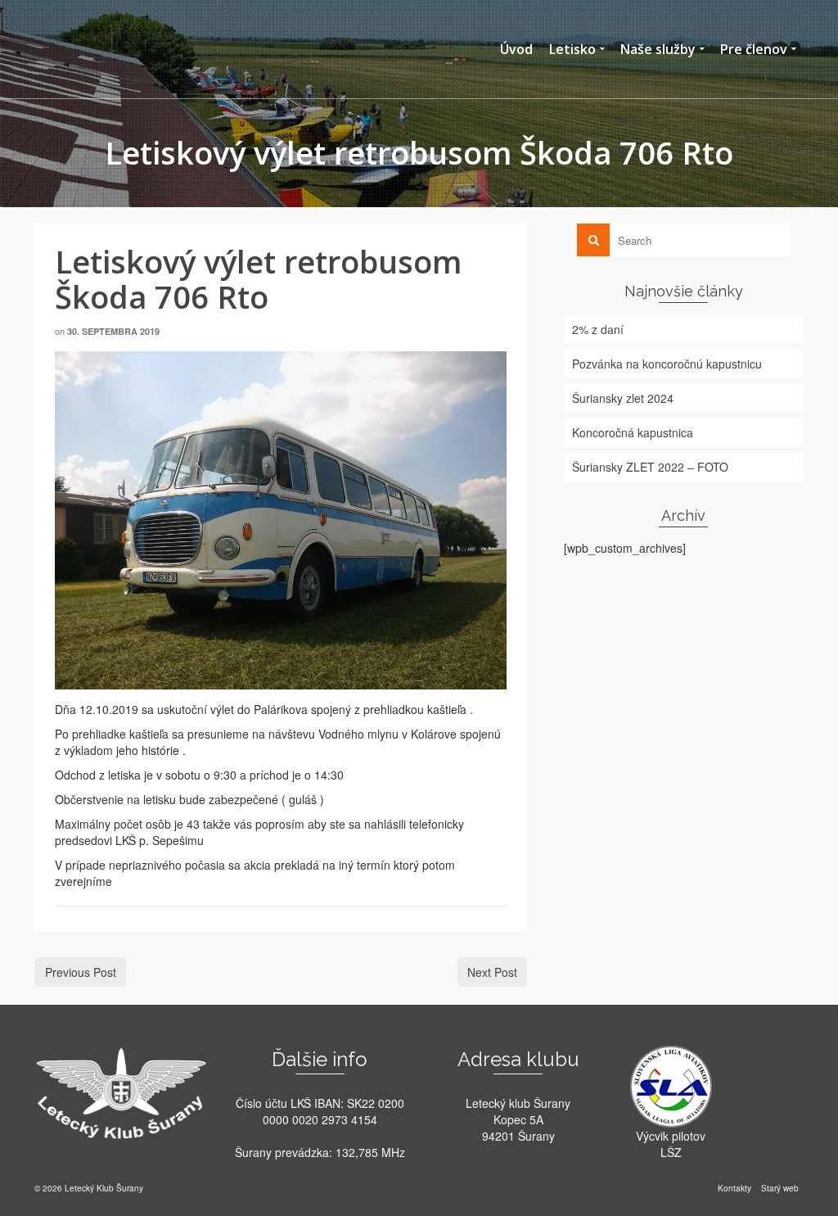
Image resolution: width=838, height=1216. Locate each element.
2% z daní (598, 329)
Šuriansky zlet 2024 (623, 398)
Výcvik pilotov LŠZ (670, 1144)
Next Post (492, 972)
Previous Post (80, 972)
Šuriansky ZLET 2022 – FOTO (650, 467)
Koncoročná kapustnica (632, 432)
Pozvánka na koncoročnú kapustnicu (667, 363)
